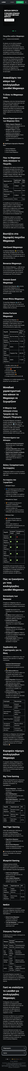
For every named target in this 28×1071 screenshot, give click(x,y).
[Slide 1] (13, 31)
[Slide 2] (15, 31)
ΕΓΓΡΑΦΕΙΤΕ (19, 2)
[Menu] (25, 2)
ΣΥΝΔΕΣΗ (12, 2)
